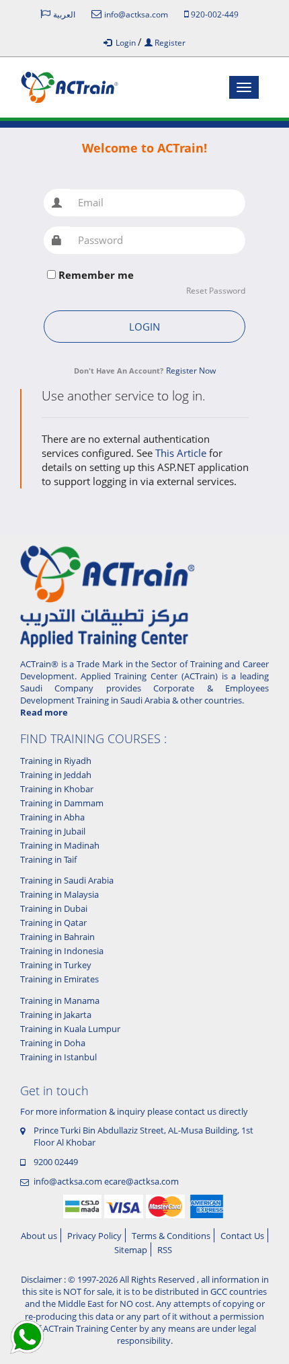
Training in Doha (52, 1043)
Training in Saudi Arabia (67, 880)
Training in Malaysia (59, 894)
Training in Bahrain (57, 937)
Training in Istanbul (58, 1057)
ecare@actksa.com (141, 1181)
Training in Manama (59, 1000)
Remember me (96, 275)
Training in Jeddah (55, 775)
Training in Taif (48, 859)
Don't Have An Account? (118, 371)
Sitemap (130, 1250)
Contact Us (242, 1236)
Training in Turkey (55, 965)
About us (39, 1236)
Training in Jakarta (55, 1015)
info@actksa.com (68, 1181)
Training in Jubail (52, 831)
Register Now (191, 370)
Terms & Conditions (171, 1236)
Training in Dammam (62, 803)
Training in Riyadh (55, 761)
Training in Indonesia (62, 951)
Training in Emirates (59, 979)
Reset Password (215, 291)
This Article (182, 453)
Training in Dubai (53, 908)
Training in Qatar (53, 923)
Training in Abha (52, 817)
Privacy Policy (94, 1236)
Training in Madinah (59, 845)
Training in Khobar (56, 789)
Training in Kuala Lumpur (70, 1029)
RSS (164, 1250)
